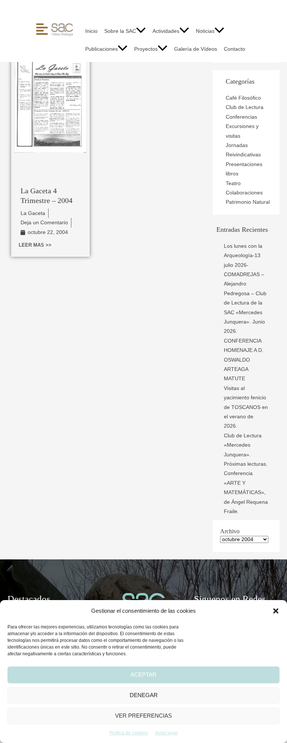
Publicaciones (101, 49)
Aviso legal (166, 733)
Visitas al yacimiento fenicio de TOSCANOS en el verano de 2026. (246, 407)
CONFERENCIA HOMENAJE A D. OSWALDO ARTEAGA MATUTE (243, 360)
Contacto (234, 49)
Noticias (205, 31)
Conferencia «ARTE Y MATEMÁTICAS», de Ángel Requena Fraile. (246, 492)
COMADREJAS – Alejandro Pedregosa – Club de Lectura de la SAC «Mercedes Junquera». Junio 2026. (245, 303)
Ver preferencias (143, 715)
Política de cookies (128, 733)
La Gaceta (33, 213)
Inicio (91, 31)
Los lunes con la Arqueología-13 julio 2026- (243, 255)
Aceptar (143, 674)
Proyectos (146, 49)
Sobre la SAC (120, 31)
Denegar (144, 695)
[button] (276, 611)
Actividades (165, 31)
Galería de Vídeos (195, 49)
